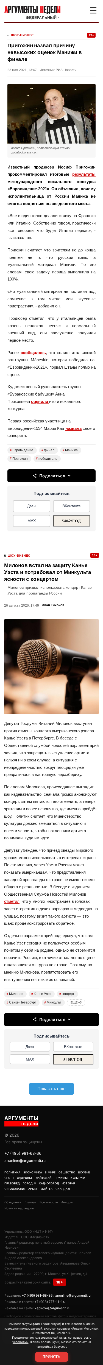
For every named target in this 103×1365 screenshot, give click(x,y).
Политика (12, 1172)
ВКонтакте (71, 506)
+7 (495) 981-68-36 (22, 1153)
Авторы (67, 1202)
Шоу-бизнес (22, 35)
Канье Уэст (41, 994)
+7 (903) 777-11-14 (49, 1302)
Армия (33, 1188)
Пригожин (19, 459)
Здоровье (25, 1177)
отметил (12, 901)
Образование (15, 1188)
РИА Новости (66, 70)
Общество (67, 1172)
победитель (46, 459)
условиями (20, 1342)
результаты (84, 174)
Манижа (70, 450)
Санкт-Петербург (21, 1002)
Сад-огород (49, 1183)
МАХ (31, 520)
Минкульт (52, 1002)
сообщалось (33, 352)
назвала (73, 428)
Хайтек (47, 1188)
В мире (50, 1172)
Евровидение (21, 450)
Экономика (32, 1172)
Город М (29, 1183)
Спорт (9, 1177)
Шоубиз (84, 1172)
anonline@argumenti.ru (25, 1160)
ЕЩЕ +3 (76, 1002)
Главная (30, 1202)
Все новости (49, 1202)
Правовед (12, 1183)
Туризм (62, 1177)
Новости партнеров (19, 1208)
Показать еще (51, 1088)
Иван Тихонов (53, 605)
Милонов (15, 994)
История (69, 1183)
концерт (66, 994)
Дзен (31, 506)
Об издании (12, 1202)
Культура (78, 1177)
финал (47, 450)
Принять (51, 1357)
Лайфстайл (45, 1177)
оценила (40, 401)
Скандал (62, 1188)
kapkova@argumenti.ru (52, 1308)
